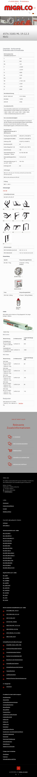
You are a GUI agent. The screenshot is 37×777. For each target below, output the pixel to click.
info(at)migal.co (8, 491)
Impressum (6, 503)
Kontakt (5, 508)
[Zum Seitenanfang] (18, 768)
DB (6, 190)
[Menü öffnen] (34, 7)
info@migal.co (25, 1)
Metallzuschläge (7, 511)
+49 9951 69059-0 (14, 1)
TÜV (4, 190)
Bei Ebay (21, 403)
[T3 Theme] (18, 7)
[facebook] (18, 3)
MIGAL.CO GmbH (23, 772)
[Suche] (29, 13)
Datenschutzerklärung (8, 506)
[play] (21, 3)
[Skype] (16, 3)
